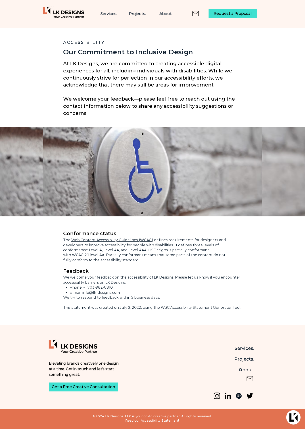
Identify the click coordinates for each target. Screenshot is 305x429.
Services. (244, 348)
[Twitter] (249, 395)
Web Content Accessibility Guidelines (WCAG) (112, 240)
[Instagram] (217, 395)
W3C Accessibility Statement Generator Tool (200, 307)
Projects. (244, 359)
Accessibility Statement (160, 420)
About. (246, 369)
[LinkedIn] (228, 395)
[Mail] (195, 13)
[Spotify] (238, 395)
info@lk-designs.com (101, 292)
